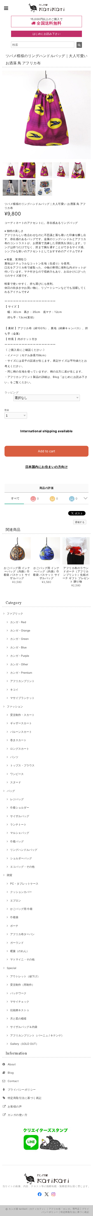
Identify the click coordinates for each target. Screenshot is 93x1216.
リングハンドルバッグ (23, 849)
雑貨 (9, 875)
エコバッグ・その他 (22, 866)
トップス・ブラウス (22, 765)
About (12, 1064)
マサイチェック (19, 1001)
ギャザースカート (21, 723)
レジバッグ (17, 799)
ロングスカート (19, 748)
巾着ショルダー (19, 807)
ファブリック (15, 613)
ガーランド (17, 942)
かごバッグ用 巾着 (21, 909)
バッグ (11, 791)
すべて (15, 498)
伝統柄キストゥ (19, 1010)
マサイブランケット (22, 698)
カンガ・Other (19, 664)
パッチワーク (18, 993)
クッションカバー (21, 892)
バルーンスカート (21, 731)
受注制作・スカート (22, 715)
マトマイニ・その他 (22, 959)
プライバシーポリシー (22, 1089)
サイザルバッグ (19, 816)
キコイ (14, 689)
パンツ (14, 757)
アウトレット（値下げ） (25, 976)
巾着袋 (14, 917)
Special (11, 968)
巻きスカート (18, 740)
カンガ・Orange (20, 630)
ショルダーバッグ (21, 858)
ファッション (15, 706)
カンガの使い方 (17, 1115)
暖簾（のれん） (19, 951)
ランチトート (18, 824)
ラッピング (12, 392)
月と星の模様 (18, 1018)
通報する (79, 522)
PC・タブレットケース (24, 883)
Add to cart (46, 451)
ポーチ (14, 925)
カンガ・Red (18, 622)
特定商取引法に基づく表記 (25, 1098)
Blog (11, 1072)
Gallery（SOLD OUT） (24, 1043)
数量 (7, 410)
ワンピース (17, 774)
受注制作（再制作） (22, 984)
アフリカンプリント (22, 681)
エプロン (15, 900)
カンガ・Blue (18, 647)
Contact (13, 1081)
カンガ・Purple (19, 655)
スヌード (15, 782)
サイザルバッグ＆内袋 (23, 1027)
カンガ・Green (19, 638)
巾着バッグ (17, 841)
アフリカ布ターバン (22, 934)
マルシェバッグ (19, 833)
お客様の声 (15, 1106)
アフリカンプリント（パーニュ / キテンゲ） (37, 1035)
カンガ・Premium (21, 672)
